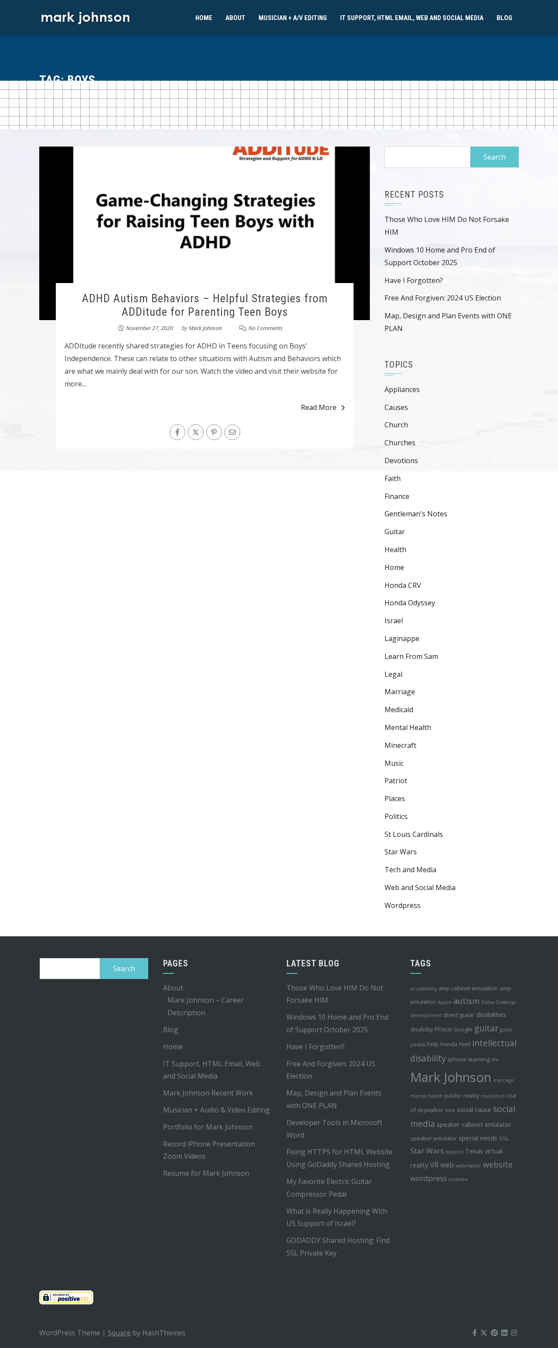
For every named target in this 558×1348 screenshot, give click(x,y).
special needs (478, 1138)
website (498, 1164)
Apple (445, 1002)
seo (450, 1110)
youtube (458, 1179)
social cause (474, 1110)
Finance (396, 496)
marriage (503, 1080)
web (447, 1165)
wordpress (428, 1178)
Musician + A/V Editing (293, 18)
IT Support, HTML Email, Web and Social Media (411, 18)
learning (479, 1059)
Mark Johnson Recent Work (208, 1093)
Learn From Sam (411, 656)
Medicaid (398, 709)
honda (448, 1044)
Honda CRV (402, 585)
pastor (453, 1095)
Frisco (443, 1029)
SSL (504, 1138)
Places (394, 798)
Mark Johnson (205, 328)
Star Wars (400, 852)
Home (203, 18)
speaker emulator (433, 1138)
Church (396, 425)
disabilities (491, 1014)
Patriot (395, 780)
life (495, 1060)
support (454, 1152)
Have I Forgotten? (413, 280)
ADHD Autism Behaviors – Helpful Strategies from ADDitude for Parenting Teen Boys (205, 305)
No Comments (265, 328)
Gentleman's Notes (415, 514)
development (426, 1015)
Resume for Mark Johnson (206, 1173)
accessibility (423, 989)
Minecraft (400, 745)
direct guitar (458, 1015)
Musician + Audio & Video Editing (216, 1110)
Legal (393, 674)
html (464, 1044)
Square (119, 1333)
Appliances (402, 389)
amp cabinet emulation (468, 988)
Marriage (399, 691)
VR (434, 1165)
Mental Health (407, 727)
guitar (486, 1028)
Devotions (401, 460)
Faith (392, 478)
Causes (396, 407)
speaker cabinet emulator (474, 1124)
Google (463, 1029)
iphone (457, 1059)
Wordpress (402, 905)
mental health (426, 1096)
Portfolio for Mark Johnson (207, 1127)
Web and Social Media (420, 887)
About (235, 18)
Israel (393, 620)
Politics (396, 816)
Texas (474, 1151)
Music (394, 763)
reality (471, 1095)
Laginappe (401, 638)
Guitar (394, 531)
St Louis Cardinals (413, 834)
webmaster (468, 1166)
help (433, 1044)
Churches (399, 442)
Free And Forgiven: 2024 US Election (442, 298)
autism (466, 1001)
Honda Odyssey (409, 602)
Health (395, 549)
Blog (504, 18)
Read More (319, 407)
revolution (493, 1096)
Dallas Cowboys (498, 1002)
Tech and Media (410, 869)
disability (421, 1029)
